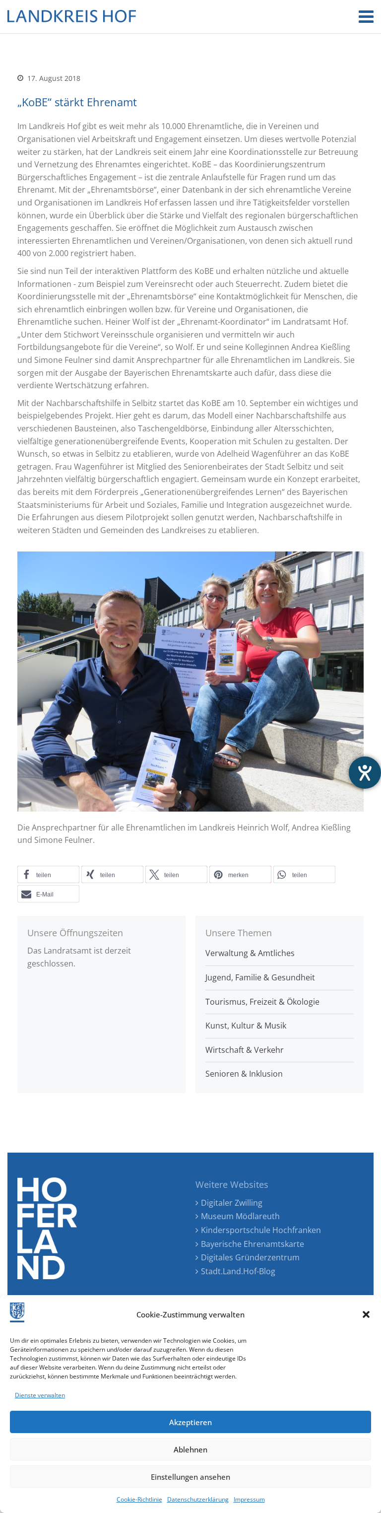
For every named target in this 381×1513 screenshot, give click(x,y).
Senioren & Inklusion (244, 1073)
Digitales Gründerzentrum (250, 1257)
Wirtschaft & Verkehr (244, 1049)
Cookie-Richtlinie (139, 1499)
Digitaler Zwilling (231, 1202)
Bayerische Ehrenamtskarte (252, 1243)
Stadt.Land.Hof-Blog (238, 1271)
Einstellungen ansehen (190, 1477)
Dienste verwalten (40, 1395)
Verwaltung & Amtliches (250, 953)
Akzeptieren (190, 1422)
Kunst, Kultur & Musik (245, 1025)
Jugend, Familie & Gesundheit (260, 977)
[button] (366, 1314)
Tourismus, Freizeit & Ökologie (262, 1001)
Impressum (249, 1499)
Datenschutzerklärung (198, 1499)
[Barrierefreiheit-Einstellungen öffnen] (365, 772)
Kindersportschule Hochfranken (261, 1230)
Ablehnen (190, 1449)
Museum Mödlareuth (240, 1216)
